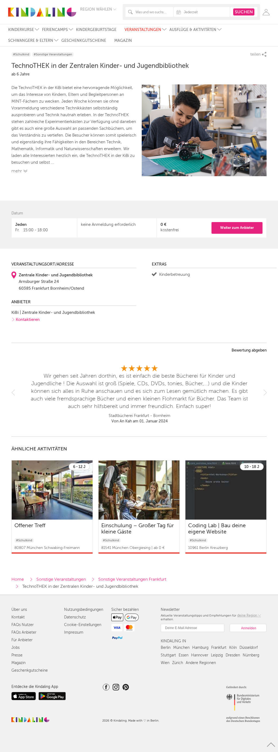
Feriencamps (55, 30)
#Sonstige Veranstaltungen (53, 54)
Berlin (165, 648)
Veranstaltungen (143, 30)
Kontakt (18, 617)
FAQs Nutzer (22, 625)
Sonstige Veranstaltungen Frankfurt (132, 579)
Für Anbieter (22, 640)
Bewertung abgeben (249, 350)
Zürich (177, 663)
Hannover (199, 655)
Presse (17, 655)
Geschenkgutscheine (83, 41)
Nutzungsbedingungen (83, 610)
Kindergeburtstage (96, 30)
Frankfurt (218, 648)
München (181, 648)
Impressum (73, 632)
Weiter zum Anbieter (237, 228)
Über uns (19, 610)
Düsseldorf (248, 648)
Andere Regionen (201, 663)
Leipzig (217, 655)
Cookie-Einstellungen (82, 625)
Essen (183, 655)
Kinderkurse (21, 30)
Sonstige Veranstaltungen (61, 579)
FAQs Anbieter (23, 632)
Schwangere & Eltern (30, 41)
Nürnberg (251, 655)
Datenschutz (75, 617)
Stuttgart (168, 655)
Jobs (15, 648)
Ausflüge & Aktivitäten (192, 30)
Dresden (233, 655)
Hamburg (200, 648)
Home (17, 579)
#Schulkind (21, 54)
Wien (165, 663)
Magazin (123, 41)
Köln (233, 648)
